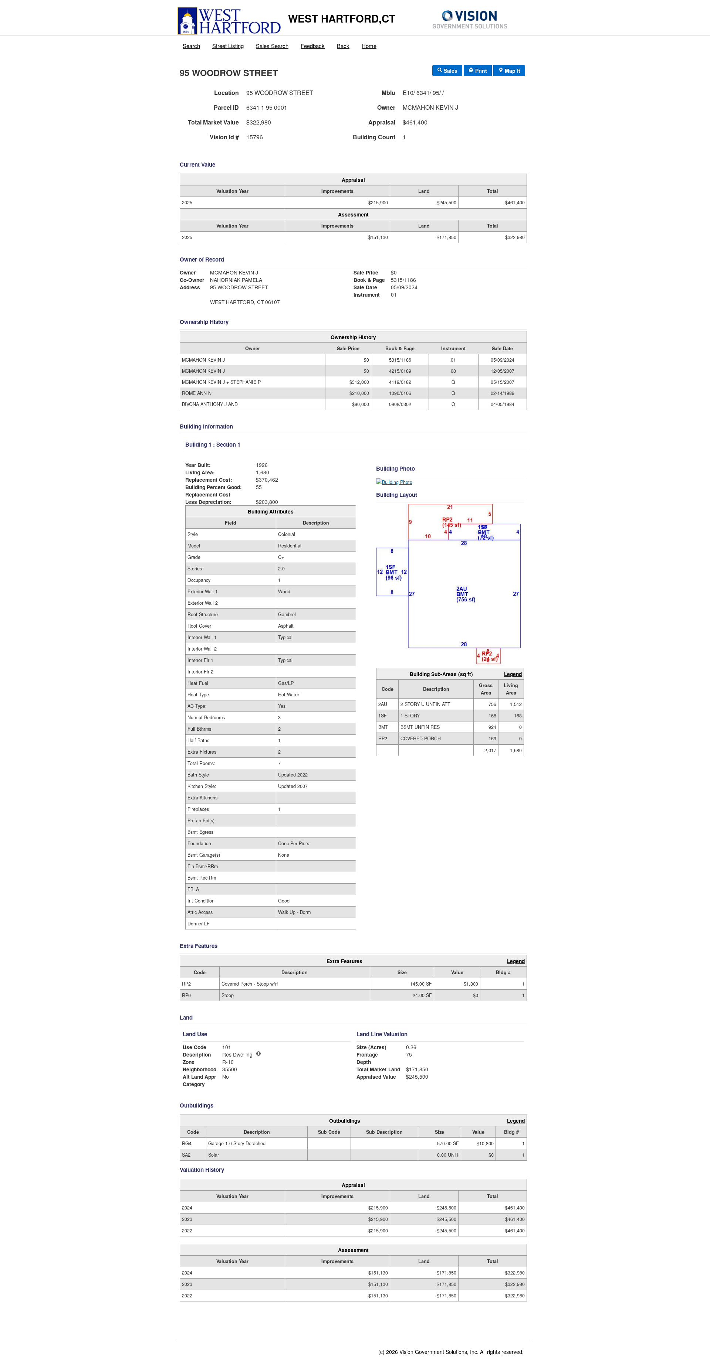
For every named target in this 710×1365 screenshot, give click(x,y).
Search (191, 46)
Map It (511, 70)
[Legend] (258, 1054)
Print (480, 70)
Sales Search (272, 46)
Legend (513, 674)
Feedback (313, 46)
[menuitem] (191, 44)
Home (369, 46)
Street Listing (228, 46)
